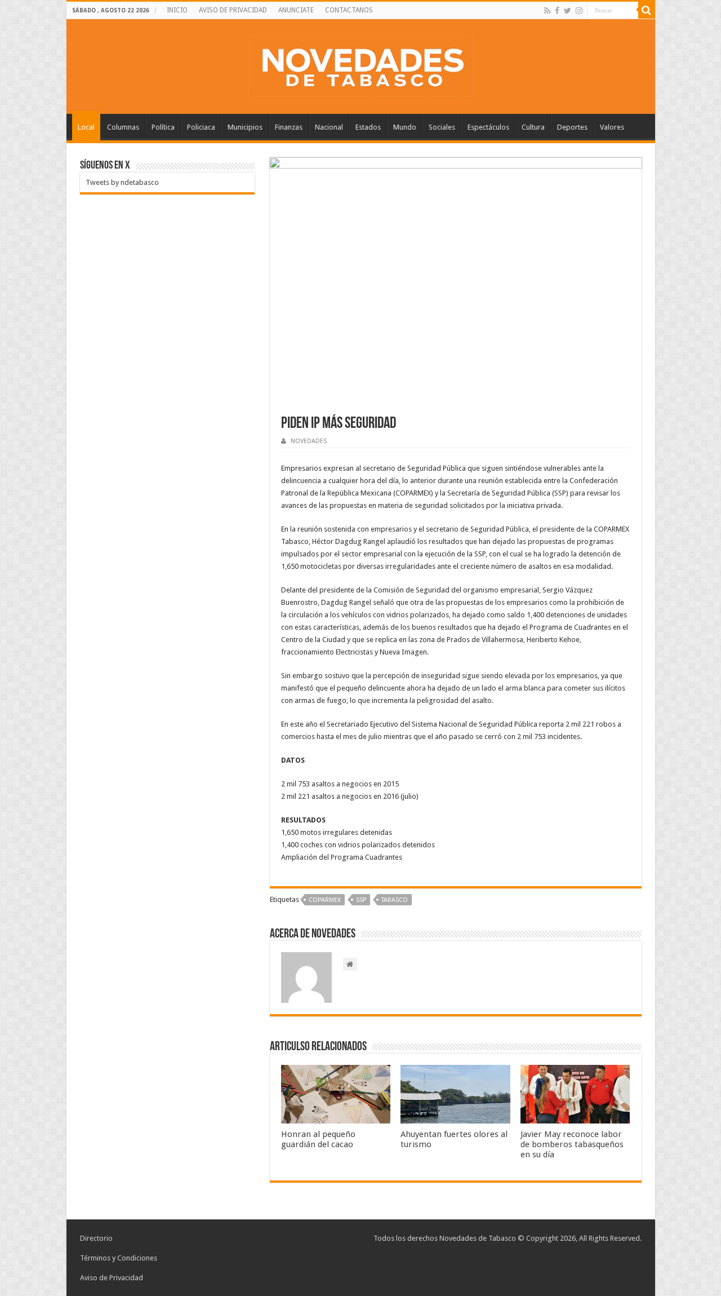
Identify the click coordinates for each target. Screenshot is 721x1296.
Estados (368, 127)
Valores (612, 127)
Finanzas (288, 127)
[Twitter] (567, 10)
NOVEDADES (309, 441)
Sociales (442, 127)
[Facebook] (557, 10)
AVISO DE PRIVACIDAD (233, 10)
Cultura (533, 127)
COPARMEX (325, 900)
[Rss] (547, 10)
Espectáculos (488, 127)
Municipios (245, 127)
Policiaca (201, 127)
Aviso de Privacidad (111, 1277)
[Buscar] (646, 10)
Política (163, 127)
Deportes (572, 127)
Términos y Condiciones (118, 1258)
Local (86, 127)
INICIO (177, 10)
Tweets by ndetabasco (122, 182)
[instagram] (579, 10)
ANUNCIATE (296, 10)
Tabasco (394, 900)
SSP (361, 900)
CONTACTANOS (349, 10)
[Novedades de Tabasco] (360, 64)
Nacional (329, 127)
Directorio (96, 1238)
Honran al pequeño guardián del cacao (318, 1139)
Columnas (123, 127)
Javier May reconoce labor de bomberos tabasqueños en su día (572, 1144)
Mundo (404, 127)
